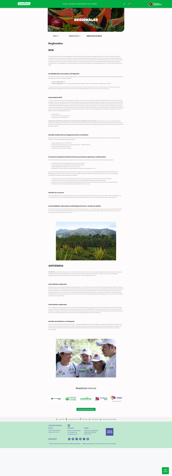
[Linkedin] (80, 439)
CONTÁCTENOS (55, 425)
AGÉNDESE (94, 3)
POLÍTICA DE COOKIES (111, 443)
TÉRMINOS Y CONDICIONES (88, 443)
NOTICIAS (89, 3)
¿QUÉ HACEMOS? (72, 3)
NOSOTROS (65, 3)
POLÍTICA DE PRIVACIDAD (100, 443)
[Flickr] (88, 439)
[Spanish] (130, 4)
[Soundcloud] (84, 439)
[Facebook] (73, 439)
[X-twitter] (76, 439)
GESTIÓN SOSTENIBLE (81, 3)
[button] (74, 35)
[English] (128, 4)
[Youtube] (69, 439)
